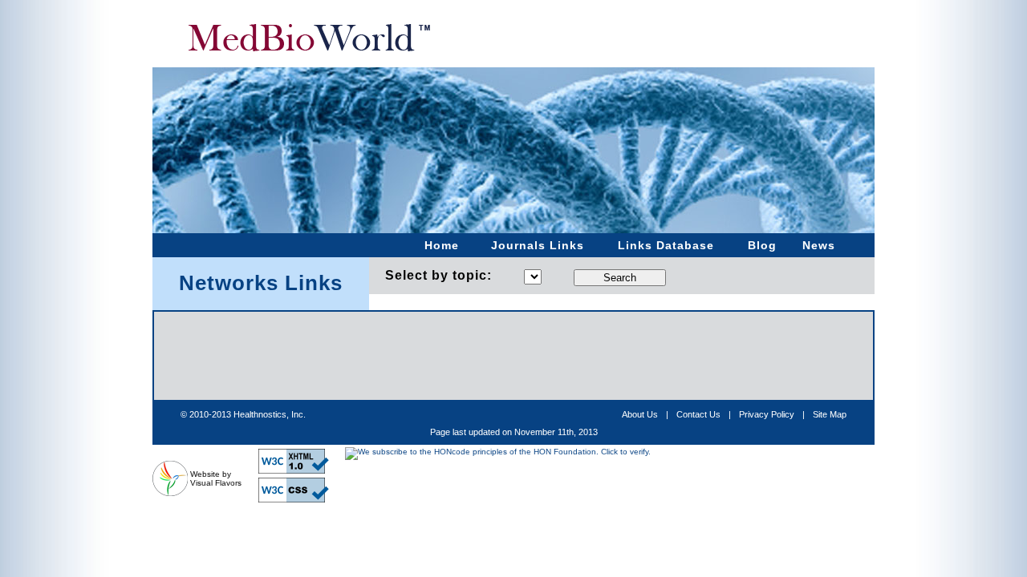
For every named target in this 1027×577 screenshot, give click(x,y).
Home (441, 245)
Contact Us (698, 414)
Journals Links (537, 245)
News (818, 245)
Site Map (829, 414)
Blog (762, 245)
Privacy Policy (766, 414)
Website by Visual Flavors (216, 478)
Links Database (666, 245)
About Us (640, 414)
